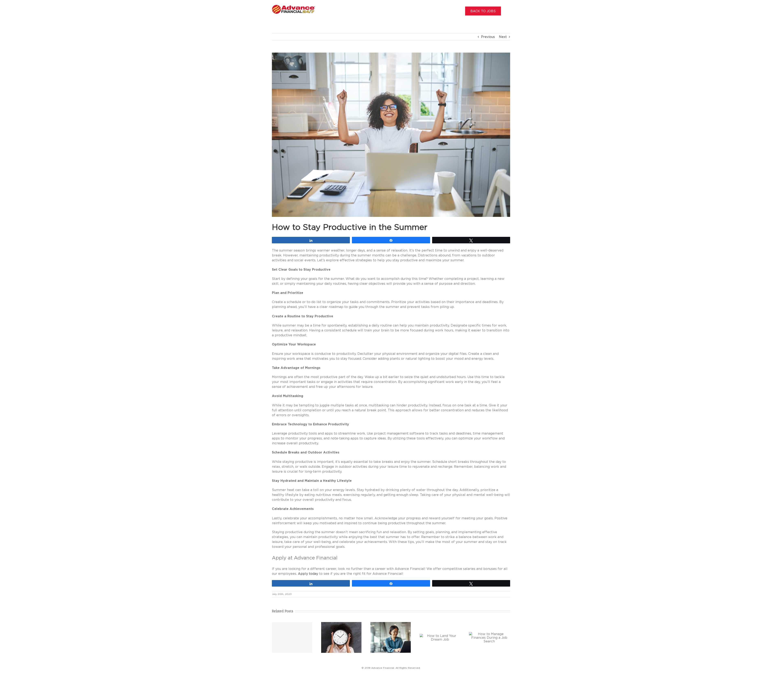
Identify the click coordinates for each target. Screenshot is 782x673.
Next (503, 37)
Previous (488, 37)
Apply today (308, 573)
